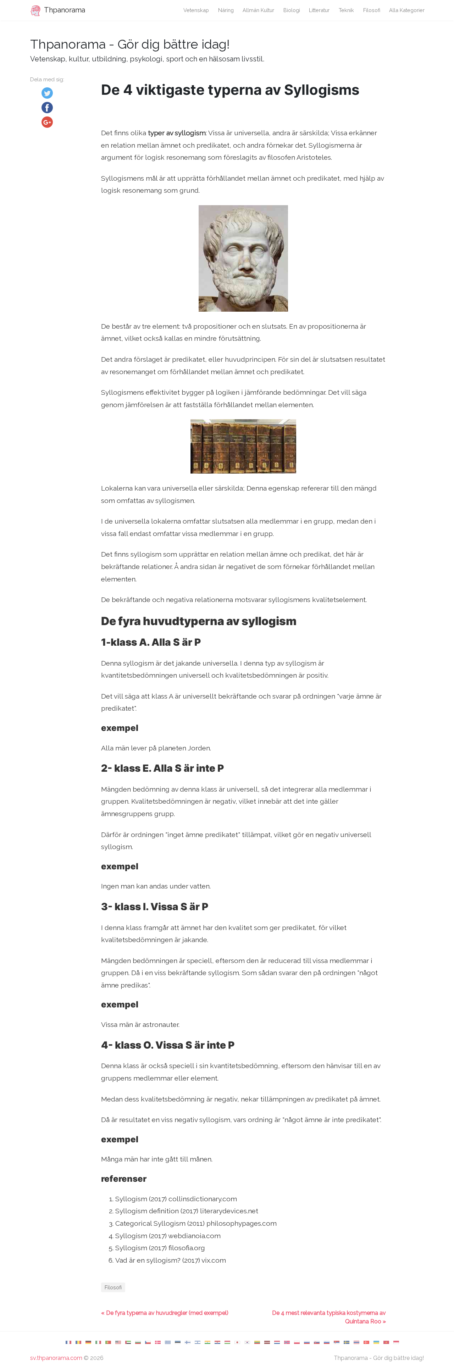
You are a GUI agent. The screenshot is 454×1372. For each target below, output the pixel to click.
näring (226, 10)
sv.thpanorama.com (56, 1358)
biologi (291, 10)
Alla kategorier (407, 10)
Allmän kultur (258, 10)
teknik (346, 10)
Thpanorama (64, 10)
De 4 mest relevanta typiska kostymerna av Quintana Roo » (329, 1317)
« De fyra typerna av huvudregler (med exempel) (164, 1313)
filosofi (371, 10)
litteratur (319, 10)
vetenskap (196, 10)
